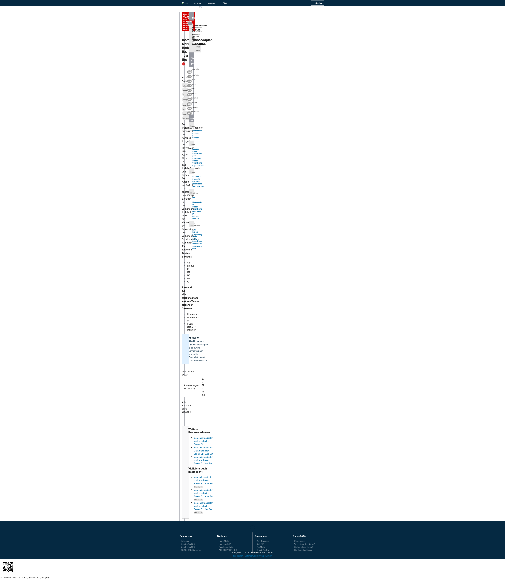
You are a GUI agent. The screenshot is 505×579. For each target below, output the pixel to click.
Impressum (238, 555)
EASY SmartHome (197, 153)
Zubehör (186, 119)
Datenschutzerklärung (254, 555)
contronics (196, 211)
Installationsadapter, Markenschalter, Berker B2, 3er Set (203, 460)
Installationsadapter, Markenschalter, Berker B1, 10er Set (203, 480)
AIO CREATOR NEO (227, 549)
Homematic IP (191, 70)
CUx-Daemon (262, 541)
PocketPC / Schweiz (196, 180)
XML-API (260, 544)
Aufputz (191, 84)
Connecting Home (197, 235)
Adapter (185, 86)
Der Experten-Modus (303, 549)
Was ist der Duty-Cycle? (304, 544)
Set (184, 110)
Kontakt (268, 555)
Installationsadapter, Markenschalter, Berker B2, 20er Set (203, 450)
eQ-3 (193, 199)
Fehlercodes (299, 541)
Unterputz (186, 114)
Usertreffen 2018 (188, 546)
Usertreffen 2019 (188, 544)
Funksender (191, 112)
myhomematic (198, 165)
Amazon (195, 149)
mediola (195, 133)
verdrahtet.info (198, 186)
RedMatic (260, 546)
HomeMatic (191, 75)
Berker (185, 90)
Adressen (185, 541)
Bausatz (191, 94)
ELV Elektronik (196, 157)
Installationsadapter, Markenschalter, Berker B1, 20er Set (203, 493)
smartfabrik (197, 244)
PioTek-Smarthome (197, 162)
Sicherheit (191, 98)
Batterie (191, 89)
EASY (191, 80)
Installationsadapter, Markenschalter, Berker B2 (203, 441)
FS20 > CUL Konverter (191, 549)
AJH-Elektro (195, 231)
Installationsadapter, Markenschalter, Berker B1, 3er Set (203, 506)
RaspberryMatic (225, 546)
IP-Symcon (195, 137)
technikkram (197, 184)
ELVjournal (196, 176)
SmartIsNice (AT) (197, 247)
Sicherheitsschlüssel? (303, 546)
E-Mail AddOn (262, 549)
